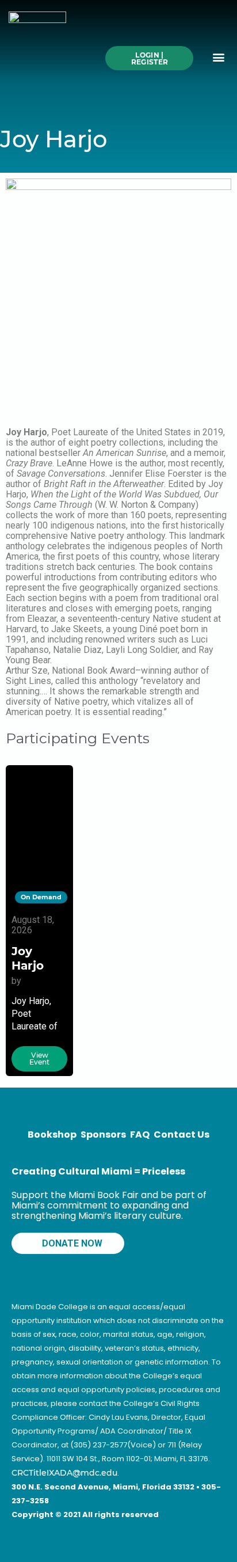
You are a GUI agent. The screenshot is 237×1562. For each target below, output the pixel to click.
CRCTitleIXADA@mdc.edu (64, 1473)
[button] (218, 57)
